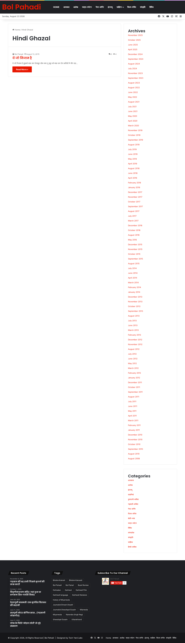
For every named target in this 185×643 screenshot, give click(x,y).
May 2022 (132, 97)
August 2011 (133, 397)
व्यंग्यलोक (131, 532)
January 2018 (134, 187)
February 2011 (134, 425)
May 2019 (132, 159)
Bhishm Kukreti (59, 580)
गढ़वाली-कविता (133, 504)
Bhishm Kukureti (75, 580)
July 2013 (132, 320)
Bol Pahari (70, 585)
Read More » (22, 69)
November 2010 (135, 439)
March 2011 (133, 420)
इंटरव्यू (110, 7)
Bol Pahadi (19, 54)
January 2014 (134, 292)
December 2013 (135, 297)
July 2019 (132, 149)
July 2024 (132, 68)
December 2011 (135, 382)
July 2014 (132, 268)
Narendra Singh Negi (74, 614)
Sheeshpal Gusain (60, 619)
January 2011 (134, 430)
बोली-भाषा (131, 518)
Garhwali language (60, 595)
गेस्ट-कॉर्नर (100, 7)
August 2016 (133, 235)
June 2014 (132, 273)
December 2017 (135, 192)
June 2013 (132, 325)
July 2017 (132, 216)
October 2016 (134, 230)
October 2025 (134, 40)
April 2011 (132, 416)
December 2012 (135, 339)
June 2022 (133, 92)
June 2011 (132, 406)
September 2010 (135, 449)
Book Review (83, 585)
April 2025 (132, 49)
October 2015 (134, 254)
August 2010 (133, 454)
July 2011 (132, 401)
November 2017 (135, 197)
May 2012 (132, 363)
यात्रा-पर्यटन (87, 7)
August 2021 (133, 102)
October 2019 (134, 135)
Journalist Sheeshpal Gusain (64, 610)
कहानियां (131, 494)
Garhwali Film (81, 590)
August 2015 (133, 263)
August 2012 (133, 349)
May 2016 (132, 240)
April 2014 (132, 278)
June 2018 (132, 173)
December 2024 (135, 54)
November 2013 (135, 301)
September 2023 (135, 78)
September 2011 (135, 392)
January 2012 (134, 377)
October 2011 (134, 387)
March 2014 (133, 282)
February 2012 (134, 373)
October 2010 (134, 444)
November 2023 (135, 73)
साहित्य (119, 7)
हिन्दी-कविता (132, 547)
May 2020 (132, 116)
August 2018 (133, 168)
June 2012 (132, 358)
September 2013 (135, 311)
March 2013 (133, 330)
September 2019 (135, 140)
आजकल (66, 7)
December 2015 (135, 244)
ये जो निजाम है (22, 58)
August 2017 (133, 211)
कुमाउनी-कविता (133, 499)
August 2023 (134, 83)
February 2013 (134, 335)
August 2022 (134, 87)
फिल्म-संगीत (131, 7)
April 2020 (132, 121)
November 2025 (135, 35)
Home (56, 7)
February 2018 (134, 182)
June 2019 (132, 154)
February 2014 (134, 287)
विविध (151, 7)
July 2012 (132, 354)
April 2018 (132, 178)
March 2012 (133, 368)
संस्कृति (142, 7)
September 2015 (135, 259)
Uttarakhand (77, 619)
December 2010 (135, 435)
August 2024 (134, 64)
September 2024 (135, 59)
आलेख (75, 7)
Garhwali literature (79, 595)
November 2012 (135, 344)
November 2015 (135, 249)
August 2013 (133, 316)
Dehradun (57, 590)
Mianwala (84, 610)
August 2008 (134, 458)
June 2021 (132, 111)
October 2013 (134, 306)
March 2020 (133, 125)
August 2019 (133, 144)
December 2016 (135, 225)
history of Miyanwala (61, 600)
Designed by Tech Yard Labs (69, 638)
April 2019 (132, 163)
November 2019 (135, 130)
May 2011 (132, 411)
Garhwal (68, 590)
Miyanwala (57, 614)
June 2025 (133, 45)
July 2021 (132, 106)
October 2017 (134, 201)
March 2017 (133, 221)
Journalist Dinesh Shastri (63, 605)
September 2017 (135, 206)
